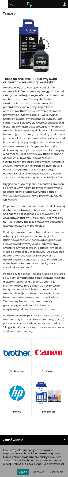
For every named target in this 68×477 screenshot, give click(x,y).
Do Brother (17, 371)
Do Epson (48, 411)
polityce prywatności (51, 464)
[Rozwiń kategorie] (4, 4)
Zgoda (23, 472)
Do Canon (48, 371)
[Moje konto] (64, 4)
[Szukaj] (11, 4)
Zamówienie (13, 440)
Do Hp (17, 411)
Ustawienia (56, 472)
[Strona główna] (34, 4)
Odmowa (38, 472)
